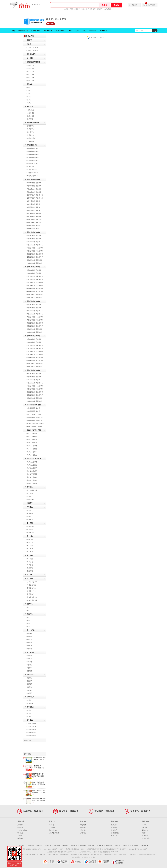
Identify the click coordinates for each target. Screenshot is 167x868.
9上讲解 (29, 678)
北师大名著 (30, 116)
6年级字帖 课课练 (33, 163)
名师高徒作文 (31, 591)
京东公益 (135, 845)
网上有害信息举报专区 (90, 862)
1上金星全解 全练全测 (34, 192)
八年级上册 (30, 71)
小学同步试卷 (31, 735)
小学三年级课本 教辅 (33, 267)
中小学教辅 (35, 31)
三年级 (29, 94)
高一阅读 (30, 552)
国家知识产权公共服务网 (117, 862)
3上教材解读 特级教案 (34, 270)
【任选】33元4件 (32, 50)
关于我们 (22, 845)
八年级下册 (30, 74)
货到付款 (83, 825)
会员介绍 (20, 827)
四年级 (29, 97)
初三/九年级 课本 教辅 (34, 458)
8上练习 (29, 659)
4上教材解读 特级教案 (34, 305)
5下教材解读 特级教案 (34, 342)
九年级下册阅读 (32, 483)
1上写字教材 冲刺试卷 (34, 213)
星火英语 (30, 614)
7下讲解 (29, 642)
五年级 (29, 100)
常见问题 (20, 833)
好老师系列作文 (32, 600)
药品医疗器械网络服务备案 (75, 849)
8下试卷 (29, 671)
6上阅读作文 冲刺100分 (35, 398)
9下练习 (29, 690)
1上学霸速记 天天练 (33, 201)
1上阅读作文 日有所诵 (34, 219)
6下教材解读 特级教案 (34, 377)
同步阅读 (103, 31)
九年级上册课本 (32, 462)
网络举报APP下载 (104, 862)
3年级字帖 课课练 (33, 154)
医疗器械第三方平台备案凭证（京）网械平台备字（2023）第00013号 (103, 854)
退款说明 (114, 830)
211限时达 (52, 827)
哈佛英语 (30, 604)
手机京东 (74, 845)
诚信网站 (76, 862)
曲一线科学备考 (32, 490)
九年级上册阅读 (32, 471)
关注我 (51, 23)
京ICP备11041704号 (50, 849)
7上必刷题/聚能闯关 (33, 408)
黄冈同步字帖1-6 (32, 176)
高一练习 (30, 543)
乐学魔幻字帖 (31, 138)
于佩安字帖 (30, 141)
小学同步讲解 (31, 723)
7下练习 (29, 646)
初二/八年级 (30, 652)
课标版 (29, 516)
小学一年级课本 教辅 (33, 179)
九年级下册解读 (32, 477)
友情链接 (83, 845)
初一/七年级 (30, 630)
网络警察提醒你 (63, 862)
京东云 (93, 857)
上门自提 (52, 825)
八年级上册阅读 (32, 443)
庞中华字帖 (30, 132)
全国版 (29, 700)
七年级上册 (30, 65)
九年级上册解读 (32, 465)
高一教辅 (30, 536)
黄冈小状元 (48, 31)
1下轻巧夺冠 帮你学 (33, 229)
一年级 (29, 87)
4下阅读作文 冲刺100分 (35, 332)
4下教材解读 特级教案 (34, 308)
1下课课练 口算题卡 (33, 210)
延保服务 (145, 830)
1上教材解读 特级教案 (34, 183)
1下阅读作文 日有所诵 (34, 222)
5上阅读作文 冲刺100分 (35, 364)
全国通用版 (30, 532)
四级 (28, 623)
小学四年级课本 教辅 (33, 301)
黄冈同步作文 (31, 594)
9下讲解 (29, 687)
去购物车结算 (150, 5)
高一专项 (30, 549)
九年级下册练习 (32, 480)
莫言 (71, 9)
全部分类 (21, 31)
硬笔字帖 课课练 (32, 145)
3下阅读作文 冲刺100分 (35, 298)
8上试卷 (29, 662)
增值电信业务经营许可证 (147, 854)
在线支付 (83, 827)
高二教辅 (30, 555)
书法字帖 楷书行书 (33, 122)
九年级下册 (30, 80)
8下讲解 (29, 665)
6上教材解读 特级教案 (34, 374)
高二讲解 (30, 559)
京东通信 (145, 835)
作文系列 (30, 578)
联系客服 (20, 838)
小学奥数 (30, 84)
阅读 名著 (30, 106)
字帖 (84, 31)
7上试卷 (29, 639)
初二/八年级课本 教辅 (34, 430)
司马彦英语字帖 (32, 170)
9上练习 (29, 681)
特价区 (29, 44)
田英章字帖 (30, 126)
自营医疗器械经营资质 (93, 849)
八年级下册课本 (32, 446)
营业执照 (133, 854)
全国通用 (30, 519)
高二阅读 (30, 571)
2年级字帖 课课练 (33, 151)
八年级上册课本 (32, 433)
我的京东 (134, 5)
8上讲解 (29, 656)
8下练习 (29, 668)
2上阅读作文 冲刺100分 (35, 260)
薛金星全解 (60, 31)
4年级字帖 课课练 (33, 157)
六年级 (29, 103)
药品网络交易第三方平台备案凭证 (115, 849)
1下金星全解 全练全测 (34, 189)
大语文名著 (30, 113)
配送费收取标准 (54, 833)
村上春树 (66, 9)
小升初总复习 (31, 54)
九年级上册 (30, 77)
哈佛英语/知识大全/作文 (34, 426)
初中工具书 (30, 697)
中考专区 (30, 487)
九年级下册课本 (32, 474)
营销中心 (65, 845)
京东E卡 (145, 833)
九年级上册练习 (32, 468)
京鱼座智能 (146, 838)
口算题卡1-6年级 (32, 173)
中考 (70, 31)
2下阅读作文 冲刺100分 (35, 263)
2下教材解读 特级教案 (34, 239)
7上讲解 (29, 633)
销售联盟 (91, 845)
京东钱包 (85, 857)
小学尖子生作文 (32, 582)
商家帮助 (57, 845)
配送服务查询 (53, 830)
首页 (13, 31)
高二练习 (30, 562)
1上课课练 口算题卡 (33, 207)
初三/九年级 (30, 674)
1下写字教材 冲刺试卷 (34, 216)
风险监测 (109, 845)
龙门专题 (30, 493)
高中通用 (30, 523)
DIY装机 (145, 827)
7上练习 (29, 636)
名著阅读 (92, 31)
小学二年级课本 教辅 (33, 232)
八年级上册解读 (32, 436)
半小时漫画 (91, 9)
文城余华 (100, 9)
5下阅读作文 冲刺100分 (35, 367)
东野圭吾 (84, 9)
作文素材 (30, 574)
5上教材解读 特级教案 (34, 339)
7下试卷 (29, 649)
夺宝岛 (144, 825)
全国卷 (29, 510)
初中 (28, 607)
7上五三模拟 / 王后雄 (34, 414)
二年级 (29, 91)
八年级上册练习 (32, 439)
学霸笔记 (30, 496)
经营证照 (74, 854)
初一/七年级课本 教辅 (34, 405)
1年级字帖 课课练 (33, 148)
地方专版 (30, 703)
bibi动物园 (107, 9)
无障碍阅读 (30, 110)
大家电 (19, 835)
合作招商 (48, 845)
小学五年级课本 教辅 (33, 336)
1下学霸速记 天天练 (33, 204)
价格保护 (114, 827)
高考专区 (30, 507)
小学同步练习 (31, 726)
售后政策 (114, 825)
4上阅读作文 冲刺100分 (35, 329)
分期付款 (83, 830)
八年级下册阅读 (32, 455)
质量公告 (117, 845)
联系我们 (31, 845)
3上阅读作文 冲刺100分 (35, 294)
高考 (77, 31)
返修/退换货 (115, 833)
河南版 (29, 716)
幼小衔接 (30, 58)
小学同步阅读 (31, 732)
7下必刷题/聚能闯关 (33, 411)
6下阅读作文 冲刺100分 (35, 401)
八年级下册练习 (32, 452)
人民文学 (77, 9)
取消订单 (114, 835)
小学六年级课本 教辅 (33, 370)
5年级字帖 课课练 (33, 160)
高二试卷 (30, 565)
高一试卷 (30, 546)
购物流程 (20, 825)
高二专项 (30, 568)
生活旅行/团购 (22, 830)
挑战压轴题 (30, 499)
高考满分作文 (31, 588)
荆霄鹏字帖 (30, 135)
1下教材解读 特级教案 (34, 186)
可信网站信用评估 (49, 862)
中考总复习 (30, 707)
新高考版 (30, 513)
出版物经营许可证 (85, 852)
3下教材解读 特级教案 (34, 273)
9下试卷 (29, 693)
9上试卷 (29, 684)
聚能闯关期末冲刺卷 (33, 62)
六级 (28, 626)
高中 (28, 610)
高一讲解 (30, 539)
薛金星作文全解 (32, 597)
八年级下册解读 (32, 449)
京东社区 (100, 845)
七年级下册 (30, 68)
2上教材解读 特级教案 (34, 236)
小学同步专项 (31, 729)
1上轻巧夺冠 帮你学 (33, 225)
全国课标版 (30, 526)
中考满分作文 (31, 585)
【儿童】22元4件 (32, 47)
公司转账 (83, 833)
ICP (61, 849)
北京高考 (30, 503)
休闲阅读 (30, 119)
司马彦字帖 (30, 129)
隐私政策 (126, 845)
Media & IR (144, 845)
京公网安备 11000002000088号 (30, 849)
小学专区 (30, 720)
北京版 (29, 713)
